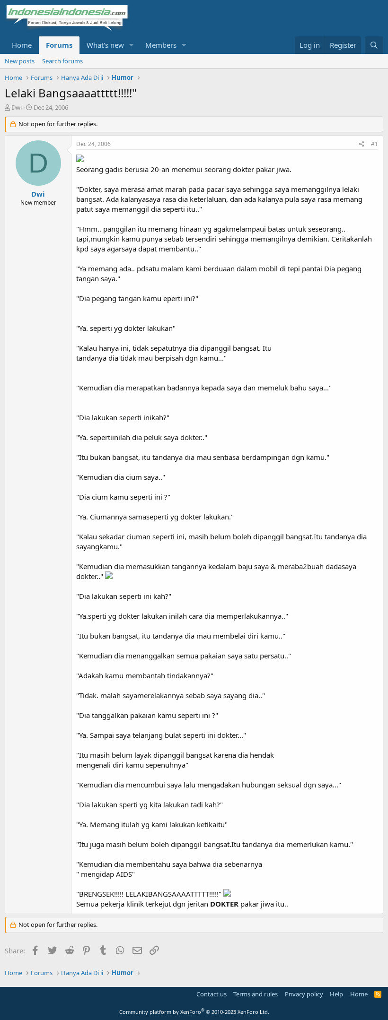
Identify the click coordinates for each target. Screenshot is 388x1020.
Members (160, 45)
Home (22, 45)
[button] (131, 45)
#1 (374, 144)
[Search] (374, 45)
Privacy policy (304, 994)
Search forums (62, 61)
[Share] (362, 144)
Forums (59, 45)
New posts (20, 61)
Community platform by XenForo (194, 1011)
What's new (105, 45)
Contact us (211, 994)
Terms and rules (255, 994)
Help (336, 994)
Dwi (16, 107)
